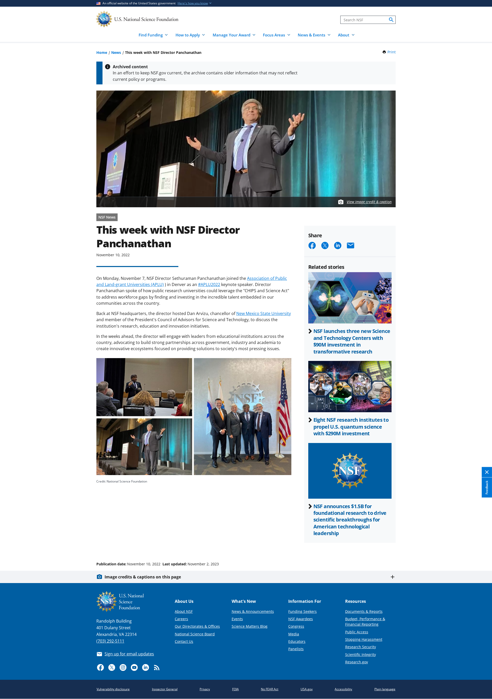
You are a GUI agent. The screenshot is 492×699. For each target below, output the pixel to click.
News (116, 52)
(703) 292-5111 (110, 641)
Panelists (296, 648)
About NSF (184, 611)
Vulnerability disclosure (113, 689)
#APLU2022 (209, 284)
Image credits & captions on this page (143, 577)
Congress (296, 626)
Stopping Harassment (363, 639)
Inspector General (165, 689)
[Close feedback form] (487, 472)
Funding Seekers (302, 611)
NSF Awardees (300, 618)
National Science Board (195, 634)
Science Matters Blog (250, 626)
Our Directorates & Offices (197, 626)
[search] (391, 20)
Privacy (205, 689)
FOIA (235, 689)
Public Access (356, 631)
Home (101, 52)
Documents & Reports (364, 611)
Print (391, 52)
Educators (296, 641)
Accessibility (343, 689)
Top (481, 544)
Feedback (487, 488)
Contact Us (184, 641)
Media (293, 634)
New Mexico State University (263, 313)
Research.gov (356, 661)
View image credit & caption (369, 201)
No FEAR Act (269, 689)
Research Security (360, 646)
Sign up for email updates (129, 654)
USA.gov (307, 689)
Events (237, 618)
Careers (181, 618)
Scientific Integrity (360, 654)
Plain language (384, 689)
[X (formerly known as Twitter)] (112, 667)
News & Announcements (253, 611)
